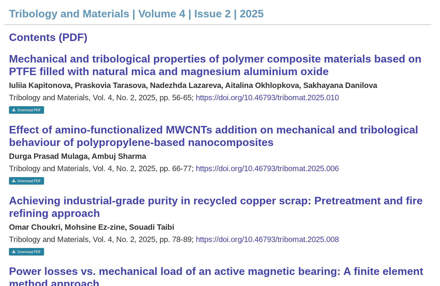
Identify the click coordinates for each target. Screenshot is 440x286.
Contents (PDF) (48, 37)
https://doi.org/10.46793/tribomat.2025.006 (267, 168)
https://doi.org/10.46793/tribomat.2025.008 (267, 239)
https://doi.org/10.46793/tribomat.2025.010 (267, 97)
